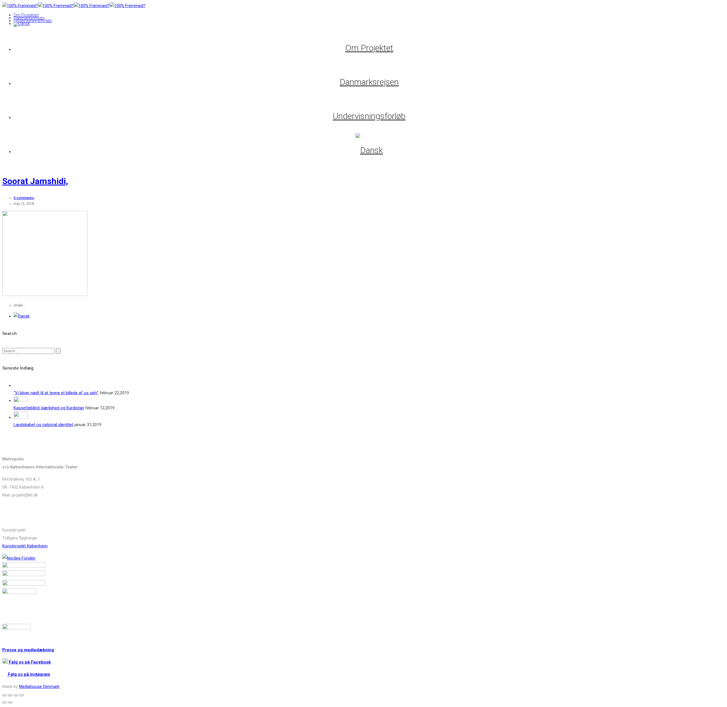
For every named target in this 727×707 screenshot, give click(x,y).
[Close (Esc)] (4, 695)
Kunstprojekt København (25, 546)
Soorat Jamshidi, (35, 181)
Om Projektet (26, 15)
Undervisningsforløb (33, 20)
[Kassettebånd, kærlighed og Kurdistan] (21, 400)
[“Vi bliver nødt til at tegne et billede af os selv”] (21, 385)
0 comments (24, 198)
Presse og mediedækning (28, 649)
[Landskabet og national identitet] (21, 417)
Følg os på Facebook (30, 662)
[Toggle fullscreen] (16, 695)
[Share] (10, 695)
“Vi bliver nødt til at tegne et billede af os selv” (56, 392)
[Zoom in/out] (21, 695)
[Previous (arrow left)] (4, 702)
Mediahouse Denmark (39, 686)
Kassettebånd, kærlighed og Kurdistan (49, 407)
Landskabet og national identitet (43, 424)
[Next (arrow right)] (10, 702)
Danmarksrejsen (29, 17)
